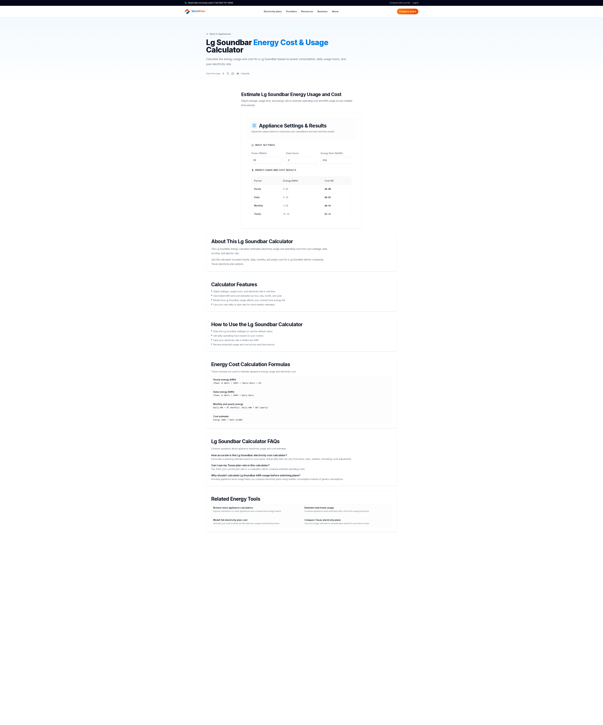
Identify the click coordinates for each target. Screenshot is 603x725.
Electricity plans (273, 11)
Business (323, 11)
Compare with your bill (400, 3)
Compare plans (407, 11)
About (335, 11)
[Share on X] (228, 73)
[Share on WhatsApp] (233, 73)
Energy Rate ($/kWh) (332, 153)
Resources (307, 11)
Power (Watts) (259, 153)
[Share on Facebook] (223, 73)
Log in (415, 3)
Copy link (245, 73)
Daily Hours (292, 153)
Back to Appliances (220, 34)
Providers (291, 11)
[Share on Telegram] (237, 73)
